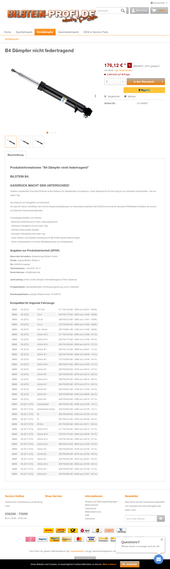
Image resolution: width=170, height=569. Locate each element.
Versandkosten (77, 551)
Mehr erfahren (109, 564)
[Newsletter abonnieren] (161, 518)
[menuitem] (111, 10)
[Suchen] (122, 10)
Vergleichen (113, 96)
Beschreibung (16, 154)
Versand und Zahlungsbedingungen (101, 501)
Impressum (90, 518)
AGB (87, 515)
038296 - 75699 (16, 514)
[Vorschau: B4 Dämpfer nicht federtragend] (11, 141)
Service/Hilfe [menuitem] (159, 2)
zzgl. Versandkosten (123, 70)
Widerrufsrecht (91, 504)
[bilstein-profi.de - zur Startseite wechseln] (51, 15)
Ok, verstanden (129, 564)
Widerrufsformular (93, 511)
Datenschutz (90, 508)
